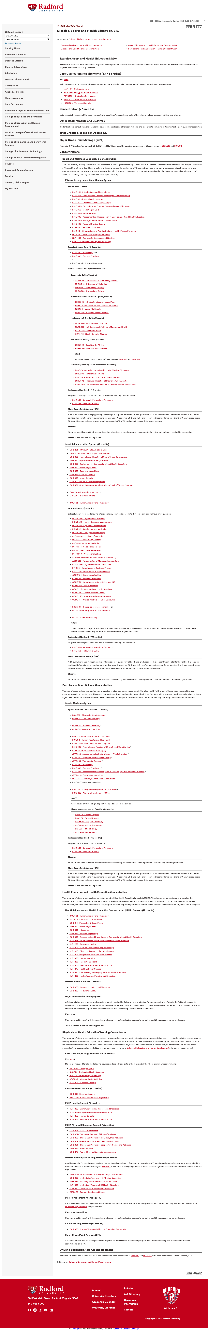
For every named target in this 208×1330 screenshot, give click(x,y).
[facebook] (29, 1310)
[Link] (171, 1295)
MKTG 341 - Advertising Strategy (89, 287)
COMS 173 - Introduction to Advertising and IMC (96, 280)
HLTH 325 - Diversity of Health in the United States (91, 951)
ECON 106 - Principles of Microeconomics (91, 610)
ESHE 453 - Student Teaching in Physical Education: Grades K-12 (97, 1229)
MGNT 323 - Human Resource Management (92, 521)
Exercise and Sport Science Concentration (80, 48)
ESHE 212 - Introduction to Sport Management (90, 453)
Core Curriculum (14, 104)
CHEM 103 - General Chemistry (86, 729)
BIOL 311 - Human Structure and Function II (91, 739)
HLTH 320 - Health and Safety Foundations (91, 234)
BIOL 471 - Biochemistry (86, 832)
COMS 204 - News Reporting (85, 585)
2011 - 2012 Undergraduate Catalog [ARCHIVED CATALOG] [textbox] (174, 21)
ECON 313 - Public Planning (84, 617)
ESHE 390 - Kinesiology (82, 252)
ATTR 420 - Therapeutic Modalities (87, 775)
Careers (128, 1309)
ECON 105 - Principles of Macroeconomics (91, 606)
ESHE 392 (136, 359)
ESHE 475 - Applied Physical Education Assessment (92, 1151)
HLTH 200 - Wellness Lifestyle (77, 102)
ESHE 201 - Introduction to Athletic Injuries (91, 192)
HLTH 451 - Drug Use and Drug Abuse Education (90, 954)
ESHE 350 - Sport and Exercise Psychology (91, 202)
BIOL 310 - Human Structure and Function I (91, 736)
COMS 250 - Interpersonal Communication (91, 596)
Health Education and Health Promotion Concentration (152, 45)
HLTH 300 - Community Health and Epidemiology (91, 947)
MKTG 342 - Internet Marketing (86, 543)
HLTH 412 (147, 1255)
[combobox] (177, 20)
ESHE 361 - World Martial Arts (88, 308)
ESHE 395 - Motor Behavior (84, 213)
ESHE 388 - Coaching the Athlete (89, 344)
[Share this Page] (194, 26)
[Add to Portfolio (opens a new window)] (190, 26)
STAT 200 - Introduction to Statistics (80, 99)
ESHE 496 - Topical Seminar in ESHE (91, 348)
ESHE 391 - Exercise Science (82, 474)
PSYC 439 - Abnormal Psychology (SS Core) (91, 792)
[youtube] (46, 1310)
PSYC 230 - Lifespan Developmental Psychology (94, 789)
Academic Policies (14, 91)
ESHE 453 (106, 1166)
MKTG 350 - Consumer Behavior (86, 550)
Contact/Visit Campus (17, 182)
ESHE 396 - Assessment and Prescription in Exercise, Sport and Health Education (108, 216)
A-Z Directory (132, 1294)
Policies (128, 1288)
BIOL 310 (166, 145)
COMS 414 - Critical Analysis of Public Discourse (93, 599)
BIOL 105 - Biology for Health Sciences (81, 92)
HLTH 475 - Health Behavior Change (91, 333)
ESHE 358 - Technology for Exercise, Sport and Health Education (100, 206)
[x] (35, 1310)
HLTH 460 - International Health (83, 961)
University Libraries (103, 1307)
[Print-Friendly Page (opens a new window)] (197, 26)
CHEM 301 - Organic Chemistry (89, 821)
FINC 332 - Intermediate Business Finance (91, 571)
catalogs (75, 1328)
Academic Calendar (15, 54)
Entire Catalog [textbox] (12, 35)
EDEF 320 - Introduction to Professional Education (91, 1188)
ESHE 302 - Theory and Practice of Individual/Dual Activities (101, 380)
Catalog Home (12, 48)
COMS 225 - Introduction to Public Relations (92, 589)
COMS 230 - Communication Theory (88, 592)
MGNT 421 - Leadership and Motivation (89, 529)
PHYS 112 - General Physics (87, 818)
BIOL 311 (178, 145)
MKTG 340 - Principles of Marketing (91, 283)
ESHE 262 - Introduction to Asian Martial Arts (95, 301)
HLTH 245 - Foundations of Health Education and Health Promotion (99, 940)
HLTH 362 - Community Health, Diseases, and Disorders (94, 1108)
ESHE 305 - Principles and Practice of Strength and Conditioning (101, 195)
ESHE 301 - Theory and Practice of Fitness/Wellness (98, 377)
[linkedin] (51, 1310)
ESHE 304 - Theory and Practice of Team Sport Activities (94, 1141)
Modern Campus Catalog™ (127, 1328)
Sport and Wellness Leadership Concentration (81, 45)
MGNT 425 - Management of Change (88, 532)
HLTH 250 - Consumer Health (88, 330)
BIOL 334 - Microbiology (86, 828)
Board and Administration (19, 169)
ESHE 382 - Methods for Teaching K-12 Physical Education (95, 1177)
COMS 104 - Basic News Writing (86, 574)
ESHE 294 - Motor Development (89, 373)
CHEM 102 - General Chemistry (86, 725)
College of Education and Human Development (22, 124)
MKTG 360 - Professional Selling (89, 290)
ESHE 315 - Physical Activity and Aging (89, 199)
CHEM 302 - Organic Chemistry (89, 825)
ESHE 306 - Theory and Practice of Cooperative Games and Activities (106, 384)
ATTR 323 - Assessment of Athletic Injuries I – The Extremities (99, 753)
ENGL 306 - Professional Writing (83, 492)
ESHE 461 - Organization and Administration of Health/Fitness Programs (104, 230)
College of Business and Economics (23, 116)
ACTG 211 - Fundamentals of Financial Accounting (94, 557)
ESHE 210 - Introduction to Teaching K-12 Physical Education (102, 370)
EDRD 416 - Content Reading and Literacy (88, 1191)
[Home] (45, 7)
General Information (16, 66)
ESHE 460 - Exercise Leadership (86, 227)
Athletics (169, 1308)
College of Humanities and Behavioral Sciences (25, 143)
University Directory (104, 1296)
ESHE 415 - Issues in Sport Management (87, 481)
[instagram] (40, 1310)
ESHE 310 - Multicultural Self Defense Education (96, 305)
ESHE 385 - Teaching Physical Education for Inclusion (93, 1181)
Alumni (96, 1290)
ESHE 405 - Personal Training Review (88, 223)
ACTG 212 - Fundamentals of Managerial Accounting (95, 560)
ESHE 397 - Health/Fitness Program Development (94, 220)
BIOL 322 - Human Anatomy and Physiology (91, 241)
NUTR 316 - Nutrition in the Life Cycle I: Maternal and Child (101, 326)
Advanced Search (13, 43)
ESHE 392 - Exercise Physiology (86, 256)
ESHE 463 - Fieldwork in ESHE (85, 403)
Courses (9, 163)
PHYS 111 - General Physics (87, 814)
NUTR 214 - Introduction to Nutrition (91, 323)
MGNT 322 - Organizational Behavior (88, 518)
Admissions (11, 72)
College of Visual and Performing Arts (25, 157)
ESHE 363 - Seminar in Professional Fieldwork (92, 399)
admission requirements (76, 1206)
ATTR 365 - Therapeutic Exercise (86, 760)
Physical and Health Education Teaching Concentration (152, 48)
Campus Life (11, 85)
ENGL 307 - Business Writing (82, 495)
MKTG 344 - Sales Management (86, 546)
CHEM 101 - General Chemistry (85, 718)
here (66, 79)
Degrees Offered (14, 60)
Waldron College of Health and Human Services (25, 134)
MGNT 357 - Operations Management (89, 525)
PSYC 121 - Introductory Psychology (80, 95)
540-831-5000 (36, 1303)
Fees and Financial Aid (17, 79)
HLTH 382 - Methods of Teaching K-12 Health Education (94, 1184)
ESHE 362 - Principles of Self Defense (92, 312)
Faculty (9, 176)
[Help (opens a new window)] (200, 26)
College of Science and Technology (23, 151)
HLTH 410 (135, 1255)
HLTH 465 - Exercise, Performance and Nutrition (93, 237)
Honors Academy (14, 97)
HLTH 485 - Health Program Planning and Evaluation (92, 975)
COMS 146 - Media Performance (86, 578)
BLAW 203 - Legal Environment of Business (91, 564)
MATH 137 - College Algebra (76, 88)
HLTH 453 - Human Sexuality (82, 958)
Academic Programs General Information (27, 110)
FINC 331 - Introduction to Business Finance (91, 567)
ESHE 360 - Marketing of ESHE (85, 209)
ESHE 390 (123, 359)
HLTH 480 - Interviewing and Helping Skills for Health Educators (97, 972)
